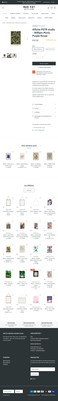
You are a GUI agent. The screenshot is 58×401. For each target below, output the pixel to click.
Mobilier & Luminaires (15, 13)
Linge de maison (45, 13)
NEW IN (5, 13)
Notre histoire (6, 360)
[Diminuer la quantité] (34, 57)
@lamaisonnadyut (40, 350)
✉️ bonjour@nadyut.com (38, 127)
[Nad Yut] (29, 8)
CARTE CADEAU (49, 17)
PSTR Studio (42, 26)
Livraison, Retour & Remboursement (39, 338)
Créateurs (39, 17)
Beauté (53, 13)
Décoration (26, 13)
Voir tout (29, 147)
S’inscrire (34, 374)
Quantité (34, 53)
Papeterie (13, 17)
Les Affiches (29, 185)
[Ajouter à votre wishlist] (12, 152)
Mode (6, 17)
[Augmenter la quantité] (43, 57)
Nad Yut (8, 395)
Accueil (3, 22)
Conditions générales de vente (34, 395)
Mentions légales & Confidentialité (48, 395)
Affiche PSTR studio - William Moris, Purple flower (16, 22)
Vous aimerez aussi (29, 145)
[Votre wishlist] (51, 8)
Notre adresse (6, 362)
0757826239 (40, 348)
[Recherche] (3, 8)
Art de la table (35, 13)
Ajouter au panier (44, 63)
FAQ (32, 336)
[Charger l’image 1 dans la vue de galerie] (15, 38)
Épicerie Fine (31, 17)
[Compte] (48, 8)
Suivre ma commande (36, 340)
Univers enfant (21, 17)
